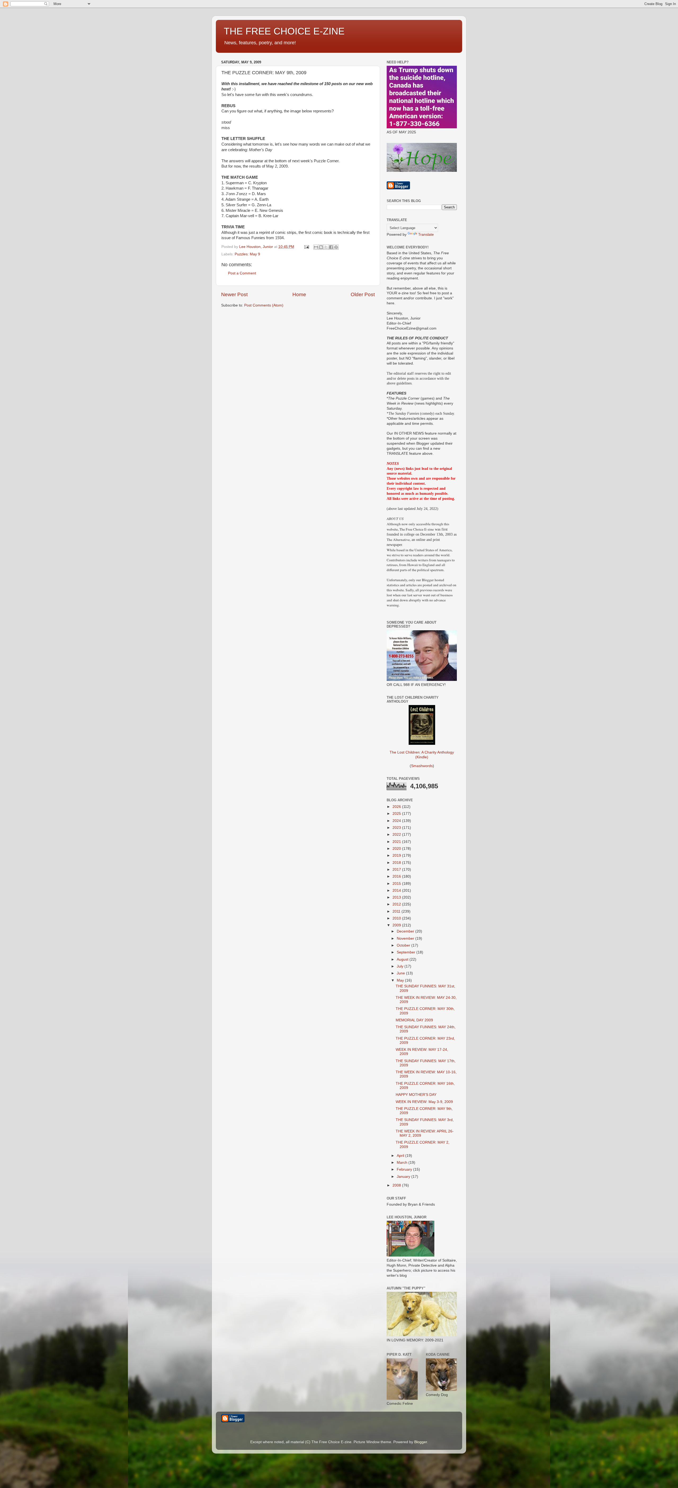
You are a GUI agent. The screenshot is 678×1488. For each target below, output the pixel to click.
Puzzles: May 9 (247, 254)
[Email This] (316, 247)
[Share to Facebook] (331, 247)
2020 (397, 849)
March (402, 1163)
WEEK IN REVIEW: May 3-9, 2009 (424, 1102)
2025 (397, 814)
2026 (397, 807)
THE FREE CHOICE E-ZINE (284, 31)
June (401, 973)
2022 (397, 835)
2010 (397, 918)
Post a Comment (242, 273)
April (401, 1156)
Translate (426, 235)
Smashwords (422, 766)
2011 (397, 911)
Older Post (363, 294)
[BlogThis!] (321, 247)
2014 (397, 890)
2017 (397, 870)
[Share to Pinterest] (336, 247)
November (406, 938)
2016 (397, 876)
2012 (397, 904)
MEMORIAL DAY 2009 (414, 1020)
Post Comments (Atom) (263, 305)
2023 (397, 828)
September (406, 952)
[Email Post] (306, 247)
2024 (397, 821)
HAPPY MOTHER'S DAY (416, 1095)
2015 (397, 884)
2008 (397, 1185)
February (405, 1169)
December (406, 931)
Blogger (420, 1442)
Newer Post (234, 294)
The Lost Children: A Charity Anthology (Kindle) (422, 754)
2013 (397, 897)
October (404, 945)
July (400, 966)
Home (299, 294)
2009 (397, 925)
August (403, 959)
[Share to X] (326, 247)
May (401, 980)
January (404, 1177)
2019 (397, 855)
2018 (397, 863)
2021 (397, 842)
